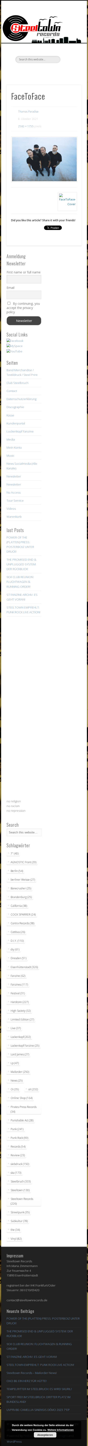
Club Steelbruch (17, 383)
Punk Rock (19, 1138)
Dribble (52, 70)
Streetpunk (20, 1212)
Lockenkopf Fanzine (20, 431)
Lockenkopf (21, 1037)
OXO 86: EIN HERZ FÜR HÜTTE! (26, 1381)
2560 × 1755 (26, 126)
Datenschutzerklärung (21, 399)
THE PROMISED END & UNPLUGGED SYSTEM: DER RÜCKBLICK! (21, 564)
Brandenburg (21, 897)
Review (18, 1155)
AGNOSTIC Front (23, 862)
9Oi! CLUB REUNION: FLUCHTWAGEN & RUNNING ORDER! (20, 581)
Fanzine (18, 976)
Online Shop (21, 1098)
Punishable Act (22, 1120)
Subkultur (19, 1221)
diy (15, 949)
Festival (18, 993)
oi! (33, 1089)
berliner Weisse (23, 880)
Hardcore (20, 1002)
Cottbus (18, 932)
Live (16, 1028)
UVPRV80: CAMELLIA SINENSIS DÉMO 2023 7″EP (38, 1410)
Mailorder (20, 1072)
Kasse (10, 415)
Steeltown (20, 1190)
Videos (11, 509)
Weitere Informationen (60, 1429)
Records (18, 1146)
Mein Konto (14, 447)
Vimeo (43, 70)
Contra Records (22, 923)
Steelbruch (21, 1181)
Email (10, 287)
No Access (14, 492)
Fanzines (19, 984)
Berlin (17, 871)
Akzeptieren (45, 1435)
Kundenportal (16, 423)
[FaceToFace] (44, 159)
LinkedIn (61, 70)
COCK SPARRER (23, 914)
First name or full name (24, 272)
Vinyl (16, 1239)
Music (10, 456)
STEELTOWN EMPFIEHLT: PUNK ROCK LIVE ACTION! (40, 1365)
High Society (21, 1011)
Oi (15, 1089)
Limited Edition (22, 1019)
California (19, 906)
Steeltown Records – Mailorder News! (32, 1373)
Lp (15, 1063)
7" (15, 853)
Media (11, 439)
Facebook (24, 70)
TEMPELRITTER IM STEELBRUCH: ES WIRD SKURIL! (39, 1389)
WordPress (14, 1442)
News (17, 1080)
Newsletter (14, 476)
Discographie (15, 407)
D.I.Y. (17, 941)
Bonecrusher (21, 888)
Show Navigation (70, 40)
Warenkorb (14, 517)
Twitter (34, 70)
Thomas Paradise (28, 111)
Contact (12, 391)
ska (16, 1173)
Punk (17, 1129)
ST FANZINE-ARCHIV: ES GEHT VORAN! (32, 1357)
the (15, 1230)
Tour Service (15, 500)
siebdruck (20, 1164)
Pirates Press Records (24, 1109)
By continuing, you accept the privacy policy (23, 307)
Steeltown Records (22, 1201)
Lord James (20, 1054)
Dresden (18, 958)
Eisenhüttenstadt (24, 967)
